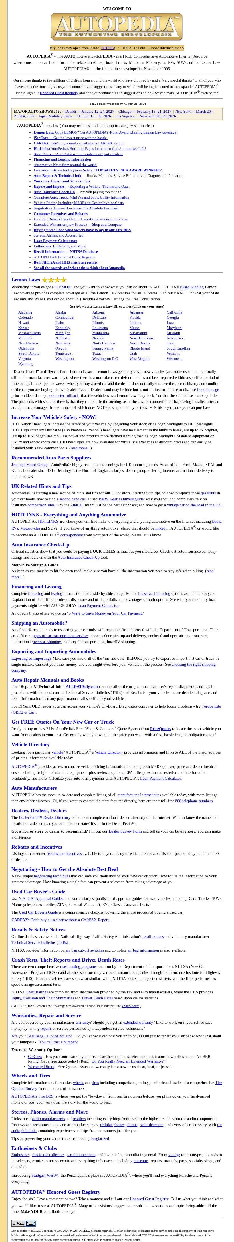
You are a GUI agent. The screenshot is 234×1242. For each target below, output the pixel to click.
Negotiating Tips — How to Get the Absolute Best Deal (76, 208)
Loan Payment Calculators (55, 241)
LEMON (64, 287)
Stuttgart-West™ (44, 1175)
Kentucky (62, 328)
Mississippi (138, 333)
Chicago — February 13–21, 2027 (144, 111)
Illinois (98, 322)
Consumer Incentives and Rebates (61, 213)
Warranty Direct (41, 1067)
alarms (132, 1125)
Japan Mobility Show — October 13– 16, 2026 (75, 116)
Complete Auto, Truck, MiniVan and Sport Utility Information (81, 197)
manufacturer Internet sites (139, 795)
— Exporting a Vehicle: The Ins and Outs (81, 186)
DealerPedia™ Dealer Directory (44, 817)
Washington (64, 358)
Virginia (24, 358)
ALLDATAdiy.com (82, 686)
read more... (80, 448)
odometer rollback (64, 395)
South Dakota (28, 353)
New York (62, 343)
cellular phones (112, 1125)
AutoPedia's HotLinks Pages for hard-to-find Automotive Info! (90, 148)
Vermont (173, 353)
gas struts (208, 493)
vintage (174, 1155)
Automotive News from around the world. (65, 165)
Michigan (62, 333)
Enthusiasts (20, 1155)
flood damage (208, 389)
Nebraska (62, 338)
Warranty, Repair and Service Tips (62, 181)
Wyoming (25, 364)
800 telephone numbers (194, 801)
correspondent (71, 535)
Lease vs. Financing (154, 593)
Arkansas (137, 312)
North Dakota (140, 343)
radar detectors (151, 1125)
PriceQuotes (160, 729)
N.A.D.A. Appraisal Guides (41, 898)
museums (141, 1161)
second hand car (72, 499)
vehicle (57, 752)
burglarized (100, 1138)
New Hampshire (142, 338)
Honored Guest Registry (59, 93)
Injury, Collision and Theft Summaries (42, 998)
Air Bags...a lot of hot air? (50, 1036)
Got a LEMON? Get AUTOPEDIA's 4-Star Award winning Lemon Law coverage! (105, 132)
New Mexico (28, 343)
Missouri (173, 333)
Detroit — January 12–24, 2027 (89, 111)
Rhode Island (140, 348)
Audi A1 (77, 505)
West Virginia (140, 358)
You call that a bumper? (58, 1042)
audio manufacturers (48, 1119)
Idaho (59, 322)
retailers (79, 1119)
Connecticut (64, 317)
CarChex (35, 1057)
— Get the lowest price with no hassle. (71, 138)
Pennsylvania (102, 348)
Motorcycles (30, 528)
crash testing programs (78, 966)
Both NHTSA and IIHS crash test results (65, 262)
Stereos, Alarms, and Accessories (58, 235)
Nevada (98, 338)
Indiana (135, 322)
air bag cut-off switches (85, 950)
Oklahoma (26, 348)
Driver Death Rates (97, 998)
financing (35, 593)
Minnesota (100, 333)
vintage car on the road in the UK (194, 505)
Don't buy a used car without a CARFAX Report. (79, 143)
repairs (46, 1028)
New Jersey (175, 338)
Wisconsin (175, 358)
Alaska (60, 312)
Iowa (170, 322)
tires (95, 1083)
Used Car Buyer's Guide (38, 912)
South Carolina (178, 348)
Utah (133, 353)
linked (160, 528)
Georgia (173, 317)
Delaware (99, 317)
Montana (25, 338)
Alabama (25, 312)
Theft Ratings (37, 992)
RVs (14, 528)
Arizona (98, 312)
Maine (135, 328)
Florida (135, 317)
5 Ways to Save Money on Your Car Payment (105, 613)
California (174, 312)
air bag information (143, 950)
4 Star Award (130, 1006)
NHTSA (90, 48)
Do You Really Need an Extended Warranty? (128, 1061)
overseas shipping (47, 642)
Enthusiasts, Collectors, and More (60, 246)
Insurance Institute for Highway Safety (98, 170)
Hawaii (23, 322)
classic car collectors (48, 1155)
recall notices (153, 936)
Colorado (25, 317)
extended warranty (138, 1022)
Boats (216, 521)
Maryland (174, 328)
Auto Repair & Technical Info (57, 175)
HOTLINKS (48, 521)
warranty (83, 1022)
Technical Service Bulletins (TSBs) (39, 942)
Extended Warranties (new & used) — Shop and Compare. (78, 224)
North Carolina (104, 343)
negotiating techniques (52, 876)
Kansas (23, 328)
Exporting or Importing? (31, 658)
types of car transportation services (60, 636)
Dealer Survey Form (125, 831)
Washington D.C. (105, 358)
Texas (96, 353)
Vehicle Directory (109, 752)
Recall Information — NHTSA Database (66, 251)
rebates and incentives (64, 853)
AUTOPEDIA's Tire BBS (32, 1096)
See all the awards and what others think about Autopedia (79, 268)
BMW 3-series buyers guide (121, 499)
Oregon (61, 348)
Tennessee (63, 353)
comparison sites (41, 505)
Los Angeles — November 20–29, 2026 (145, 116)
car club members (81, 1155)
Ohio (170, 343)
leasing (56, 593)
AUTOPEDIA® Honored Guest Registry (64, 257)
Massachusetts (29, 333)
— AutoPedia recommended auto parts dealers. (78, 154)
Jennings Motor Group (29, 465)
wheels (78, 1083)
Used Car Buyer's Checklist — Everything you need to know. (81, 219)
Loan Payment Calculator (98, 605)
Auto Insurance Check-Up (54, 192)
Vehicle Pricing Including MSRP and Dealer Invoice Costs (79, 203)
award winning (192, 287)
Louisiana (100, 328)
